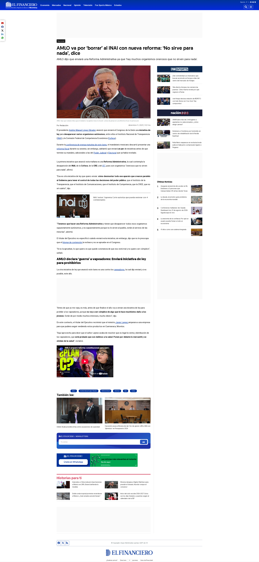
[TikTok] (256, 2)
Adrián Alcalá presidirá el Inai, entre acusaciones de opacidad (78, 427)
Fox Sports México (103, 5)
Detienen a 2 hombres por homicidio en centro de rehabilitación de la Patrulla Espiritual (186, 133)
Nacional (67, 5)
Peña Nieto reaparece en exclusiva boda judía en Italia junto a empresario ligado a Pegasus (186, 145)
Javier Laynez (121, 322)
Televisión (87, 5)
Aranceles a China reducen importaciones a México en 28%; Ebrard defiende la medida (87, 484)
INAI (59, 138)
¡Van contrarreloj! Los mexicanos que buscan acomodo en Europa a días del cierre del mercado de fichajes (186, 78)
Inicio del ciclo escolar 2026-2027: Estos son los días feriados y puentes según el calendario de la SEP (134, 496)
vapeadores (119, 269)
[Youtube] (253, 2)
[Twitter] (249, 2)
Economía (44, 5)
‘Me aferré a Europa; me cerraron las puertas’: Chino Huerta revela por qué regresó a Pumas (185, 90)
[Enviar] (143, 442)
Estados (118, 5)
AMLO (73, 391)
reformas (117, 391)
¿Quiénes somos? (111, 560)
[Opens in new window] (163, 78)
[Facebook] (247, 2)
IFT (103, 166)
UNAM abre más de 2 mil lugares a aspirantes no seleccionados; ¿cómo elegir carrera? (185, 122)
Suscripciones (133, 560)
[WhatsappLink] (97, 460)
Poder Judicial (100, 153)
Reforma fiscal (106, 391)
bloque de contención (73, 242)
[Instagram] (251, 2)
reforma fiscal (63, 149)
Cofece (112, 138)
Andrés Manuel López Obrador (82, 130)
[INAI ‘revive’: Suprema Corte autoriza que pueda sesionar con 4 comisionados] (73, 206)
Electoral (112, 153)
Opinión (77, 5)
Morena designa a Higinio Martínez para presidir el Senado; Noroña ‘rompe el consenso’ (134, 484)
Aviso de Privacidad (146, 560)
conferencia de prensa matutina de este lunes (86, 144)
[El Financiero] (21, 5)
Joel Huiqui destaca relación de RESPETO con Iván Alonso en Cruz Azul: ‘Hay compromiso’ (186, 101)
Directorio (123, 560)
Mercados (56, 5)
